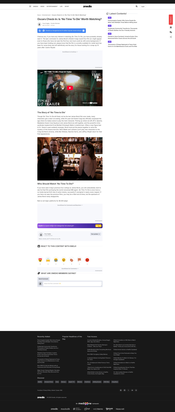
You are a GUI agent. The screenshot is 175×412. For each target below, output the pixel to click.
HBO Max (106, 382)
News (39, 15)
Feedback (40, 390)
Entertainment (46, 15)
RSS (61, 390)
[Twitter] (128, 390)
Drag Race (115, 382)
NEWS (42, 6)
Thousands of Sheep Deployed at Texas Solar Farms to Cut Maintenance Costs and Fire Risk (122, 45)
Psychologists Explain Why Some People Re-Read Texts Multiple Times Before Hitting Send (122, 21)
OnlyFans (87, 382)
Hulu (57, 382)
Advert (53, 390)
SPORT (67, 6)
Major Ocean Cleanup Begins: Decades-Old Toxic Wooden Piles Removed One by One (48, 372)
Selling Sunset (97, 382)
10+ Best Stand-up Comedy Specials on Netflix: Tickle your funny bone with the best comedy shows (124, 346)
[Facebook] (124, 390)
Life (110, 17)
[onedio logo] (87, 6)
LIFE (61, 6)
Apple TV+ (72, 382)
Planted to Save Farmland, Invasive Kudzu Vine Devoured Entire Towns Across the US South (123, 37)
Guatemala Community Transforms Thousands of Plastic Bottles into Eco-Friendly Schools (122, 29)
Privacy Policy (47, 390)
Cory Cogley (51, 23)
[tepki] (40, 260)
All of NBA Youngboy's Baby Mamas (97, 354)
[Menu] (30, 6)
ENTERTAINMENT (52, 6)
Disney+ (63, 382)
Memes (80, 382)
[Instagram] (120, 390)
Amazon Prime (49, 382)
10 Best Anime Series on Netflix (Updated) (125, 349)
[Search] (136, 6)
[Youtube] (132, 390)
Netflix (40, 382)
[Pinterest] (136, 390)
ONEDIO (35, 6)
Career (58, 390)
